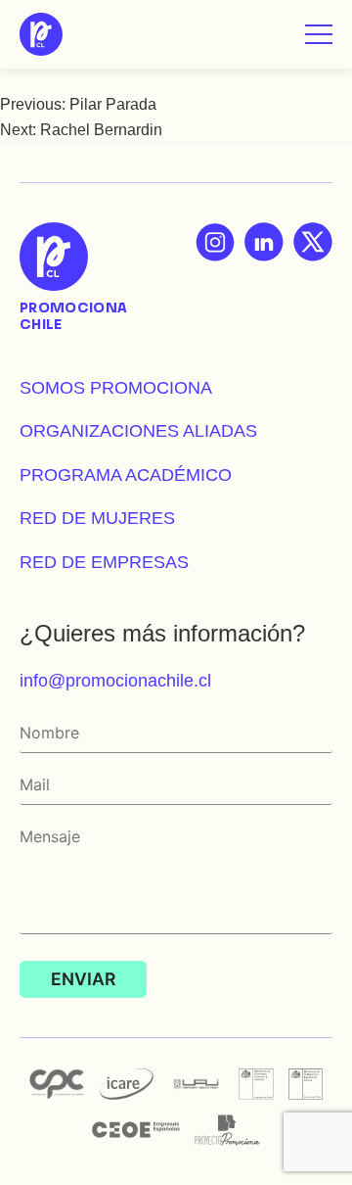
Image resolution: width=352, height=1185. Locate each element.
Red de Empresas (104, 561)
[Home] (41, 34)
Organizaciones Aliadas (138, 430)
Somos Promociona (116, 387)
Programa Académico (126, 474)
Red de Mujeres (97, 517)
